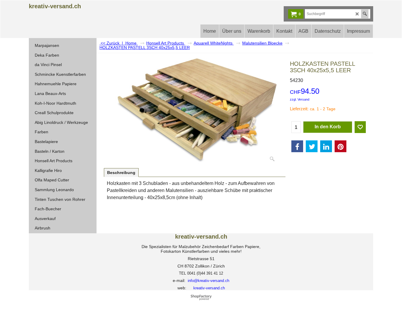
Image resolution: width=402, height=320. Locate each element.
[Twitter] (312, 146)
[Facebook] (297, 146)
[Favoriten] (360, 127)
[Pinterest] (340, 146)
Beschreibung (121, 172)
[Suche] (364, 13)
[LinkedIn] (326, 146)
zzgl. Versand (299, 99)
